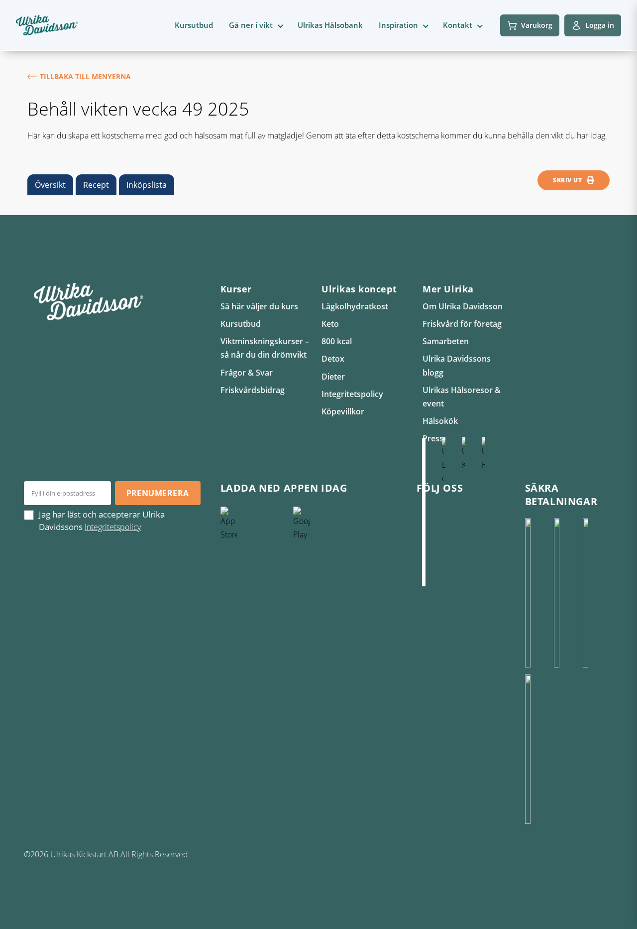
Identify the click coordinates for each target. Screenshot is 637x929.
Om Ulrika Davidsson (463, 306)
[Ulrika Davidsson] (423, 512)
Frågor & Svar (246, 372)
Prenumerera (157, 493)
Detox (332, 358)
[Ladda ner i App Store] (254, 581)
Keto (330, 323)
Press (433, 438)
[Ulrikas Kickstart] (463, 512)
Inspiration (398, 25)
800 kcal (336, 341)
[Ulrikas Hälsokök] (483, 512)
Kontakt (457, 25)
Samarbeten (446, 341)
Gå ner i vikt (251, 25)
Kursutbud (194, 25)
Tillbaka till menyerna (85, 76)
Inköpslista (146, 184)
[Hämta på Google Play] (327, 581)
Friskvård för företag (462, 323)
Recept (96, 184)
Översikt (50, 184)
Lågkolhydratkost (354, 306)
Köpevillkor (342, 411)
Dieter (333, 376)
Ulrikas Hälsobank (330, 25)
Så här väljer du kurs (259, 306)
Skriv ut (567, 180)
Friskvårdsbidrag (252, 390)
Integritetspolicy (352, 394)
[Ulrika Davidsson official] (443, 512)
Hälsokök (440, 420)
